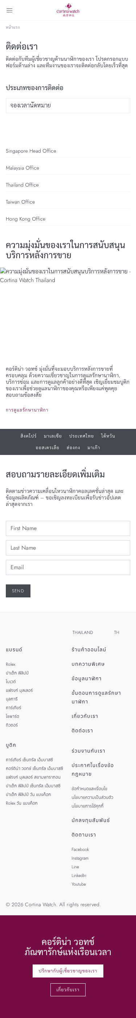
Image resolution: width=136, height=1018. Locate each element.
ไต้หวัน (108, 436)
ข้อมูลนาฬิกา (87, 678)
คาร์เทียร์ (13, 707)
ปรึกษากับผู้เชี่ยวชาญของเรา (68, 971)
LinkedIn (79, 875)
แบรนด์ (14, 649)
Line (75, 867)
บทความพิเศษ (88, 664)
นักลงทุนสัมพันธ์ (91, 820)
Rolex (10, 664)
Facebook (80, 849)
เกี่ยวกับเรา (85, 716)
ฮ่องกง (73, 447)
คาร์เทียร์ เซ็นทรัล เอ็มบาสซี (29, 760)
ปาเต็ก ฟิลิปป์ (17, 673)
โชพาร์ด (12, 716)
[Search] (126, 10)
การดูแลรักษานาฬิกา (27, 410)
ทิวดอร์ (12, 725)
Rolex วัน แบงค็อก (22, 803)
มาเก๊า (93, 447)
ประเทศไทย (81, 436)
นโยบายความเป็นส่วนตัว (93, 797)
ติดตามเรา (84, 835)
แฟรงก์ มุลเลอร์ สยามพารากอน (33, 777)
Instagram (80, 858)
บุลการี (11, 699)
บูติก (11, 745)
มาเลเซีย (53, 436)
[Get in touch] (122, 1004)
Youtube (79, 884)
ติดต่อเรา (82, 730)
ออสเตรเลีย (48, 447)
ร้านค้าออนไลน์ (89, 649)
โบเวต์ (11, 681)
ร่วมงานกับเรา (89, 751)
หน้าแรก (13, 27)
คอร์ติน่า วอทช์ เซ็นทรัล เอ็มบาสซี (34, 768)
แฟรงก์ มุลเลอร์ (19, 690)
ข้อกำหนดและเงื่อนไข (90, 788)
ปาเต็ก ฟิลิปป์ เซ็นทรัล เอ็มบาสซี (33, 786)
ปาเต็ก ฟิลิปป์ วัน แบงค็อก (28, 794)
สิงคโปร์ (29, 436)
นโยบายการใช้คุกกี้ (88, 806)
